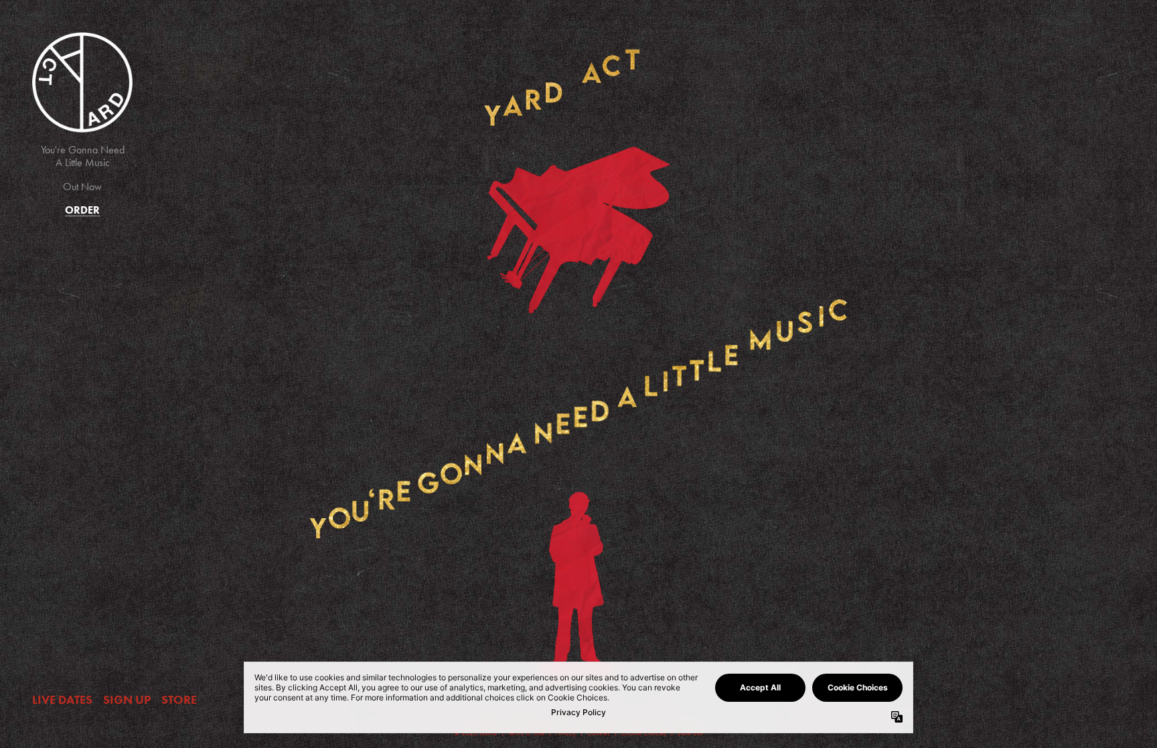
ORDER (82, 210)
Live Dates (62, 699)
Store (179, 699)
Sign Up (127, 699)
